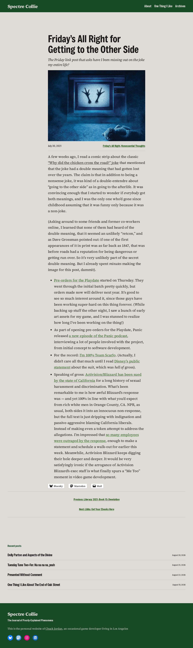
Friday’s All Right (111, 146)
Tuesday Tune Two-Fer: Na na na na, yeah (31, 565)
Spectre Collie (23, 6)
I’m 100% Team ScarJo (98, 355)
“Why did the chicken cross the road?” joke (83, 162)
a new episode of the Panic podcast (98, 335)
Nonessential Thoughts (133, 146)
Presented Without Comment (25, 575)
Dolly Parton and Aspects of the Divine (30, 555)
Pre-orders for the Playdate (76, 280)
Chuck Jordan (53, 628)
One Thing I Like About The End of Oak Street (34, 585)
